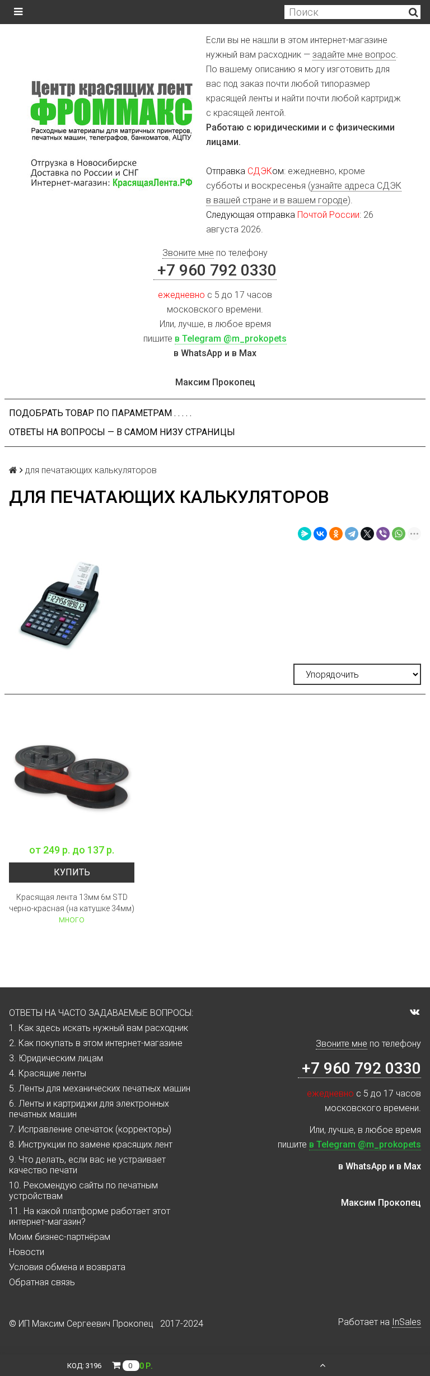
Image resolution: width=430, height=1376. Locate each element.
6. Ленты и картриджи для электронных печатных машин (89, 1109)
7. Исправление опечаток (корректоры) (90, 1129)
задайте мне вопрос (354, 54)
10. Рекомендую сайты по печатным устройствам (83, 1190)
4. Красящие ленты (47, 1073)
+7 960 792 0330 (215, 270)
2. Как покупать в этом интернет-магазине (96, 1043)
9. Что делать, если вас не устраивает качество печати (87, 1165)
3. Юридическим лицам (56, 1058)
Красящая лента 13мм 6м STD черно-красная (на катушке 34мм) (71, 903)
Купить (72, 872)
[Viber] (383, 533)
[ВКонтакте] (320, 533)
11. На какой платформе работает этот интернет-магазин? (89, 1216)
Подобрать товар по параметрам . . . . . (100, 413)
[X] (367, 533)
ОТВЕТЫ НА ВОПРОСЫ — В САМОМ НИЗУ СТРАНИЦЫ (122, 432)
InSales (406, 1322)
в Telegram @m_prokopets (231, 338)
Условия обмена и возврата (67, 1267)
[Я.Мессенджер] (304, 533)
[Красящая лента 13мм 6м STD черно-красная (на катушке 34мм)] (71, 775)
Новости (26, 1252)
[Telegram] (351, 533)
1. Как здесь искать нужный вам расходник (98, 1028)
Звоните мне (188, 253)
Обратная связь (42, 1282)
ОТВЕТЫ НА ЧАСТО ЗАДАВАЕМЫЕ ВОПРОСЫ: (101, 1012)
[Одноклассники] (336, 533)
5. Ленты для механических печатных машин (99, 1088)
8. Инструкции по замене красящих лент (90, 1144)
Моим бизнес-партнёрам (59, 1237)
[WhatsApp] (398, 533)
